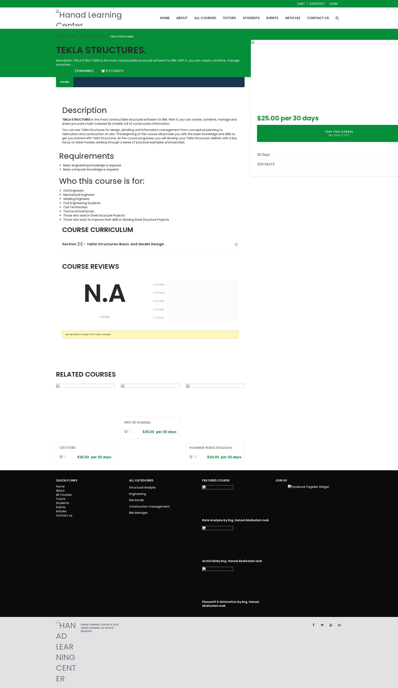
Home (64, 82)
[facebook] (313, 625)
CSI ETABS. (67, 447)
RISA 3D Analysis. (137, 422)
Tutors (60, 499)
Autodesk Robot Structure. (210, 447)
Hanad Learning (90, 628)
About (60, 490)
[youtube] (331, 625)
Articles (61, 511)
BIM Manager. (138, 513)
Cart (301, 4)
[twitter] (322, 625)
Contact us (64, 515)
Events (61, 507)
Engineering (137, 494)
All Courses (64, 495)
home (60, 486)
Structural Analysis (93, 36)
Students (62, 503)
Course (71, 36)
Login (333, 4)
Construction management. (149, 506)
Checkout (317, 4)
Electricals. (136, 500)
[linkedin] (339, 625)
